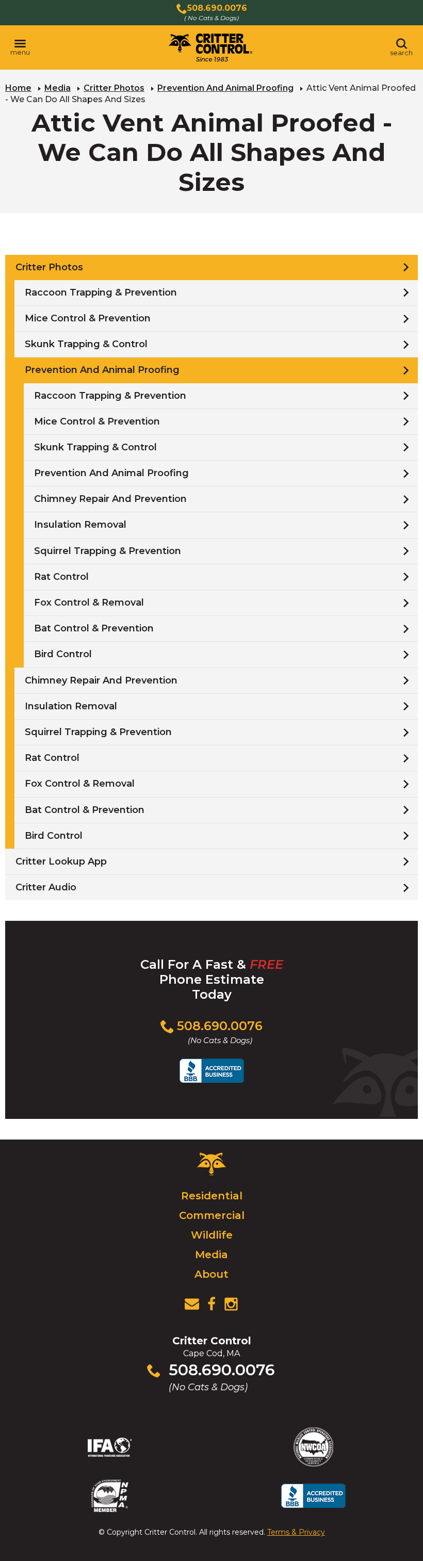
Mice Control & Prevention (88, 318)
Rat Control (61, 576)
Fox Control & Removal (89, 602)
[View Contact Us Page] (192, 1304)
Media (57, 88)
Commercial (212, 1215)
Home (18, 88)
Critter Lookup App (61, 861)
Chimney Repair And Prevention (110, 499)
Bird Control (63, 654)
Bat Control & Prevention (94, 628)
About (211, 1274)
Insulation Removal (80, 524)
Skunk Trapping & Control (86, 344)
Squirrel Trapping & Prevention (107, 551)
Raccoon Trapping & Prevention (101, 292)
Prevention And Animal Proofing (225, 88)
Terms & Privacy (296, 1532)
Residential (211, 1196)
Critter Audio (45, 887)
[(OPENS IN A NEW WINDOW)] (211, 1304)
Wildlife (212, 1235)
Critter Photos (114, 88)
